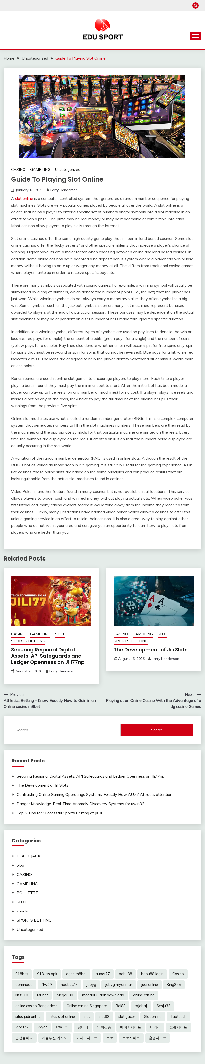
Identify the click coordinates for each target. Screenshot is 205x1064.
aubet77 (103, 974)
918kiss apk (47, 974)
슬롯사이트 (178, 1027)
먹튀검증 (104, 1027)
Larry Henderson (64, 190)
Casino (178, 974)
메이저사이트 (130, 1027)
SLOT (60, 634)
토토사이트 (131, 1038)
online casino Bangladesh (37, 1006)
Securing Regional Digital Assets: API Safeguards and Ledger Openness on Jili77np (48, 656)
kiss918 (22, 995)
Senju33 (163, 1006)
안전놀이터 (24, 1038)
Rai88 (121, 1006)
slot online (24, 198)
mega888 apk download (103, 995)
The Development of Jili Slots (151, 649)
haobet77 (69, 984)
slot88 (104, 1016)
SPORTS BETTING (28, 641)
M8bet (42, 995)
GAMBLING (40, 169)
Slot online (153, 1016)
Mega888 (65, 995)
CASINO (18, 169)
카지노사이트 (87, 1038)
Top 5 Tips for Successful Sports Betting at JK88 (60, 812)
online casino (144, 995)
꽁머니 (83, 1027)
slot (87, 1016)
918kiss (22, 974)
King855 (174, 984)
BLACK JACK (28, 855)
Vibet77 (22, 1027)
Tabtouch (178, 1016)
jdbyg (91, 984)
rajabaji (141, 1006)
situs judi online (28, 1016)
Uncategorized (67, 169)
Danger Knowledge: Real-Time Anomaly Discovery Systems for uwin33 (81, 803)
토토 (110, 1038)
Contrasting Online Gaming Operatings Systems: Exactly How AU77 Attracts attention (94, 794)
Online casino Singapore (87, 1006)
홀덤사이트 (157, 1038)
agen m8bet (76, 974)
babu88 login (152, 974)
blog (20, 865)
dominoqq (24, 984)
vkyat (42, 1027)
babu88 (125, 974)
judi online (149, 984)
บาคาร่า (62, 1027)
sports (22, 911)
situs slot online (62, 1016)
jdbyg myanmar (118, 984)
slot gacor (126, 1016)
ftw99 (47, 984)
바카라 (155, 1027)
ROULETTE (27, 892)
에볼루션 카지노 (55, 1038)
